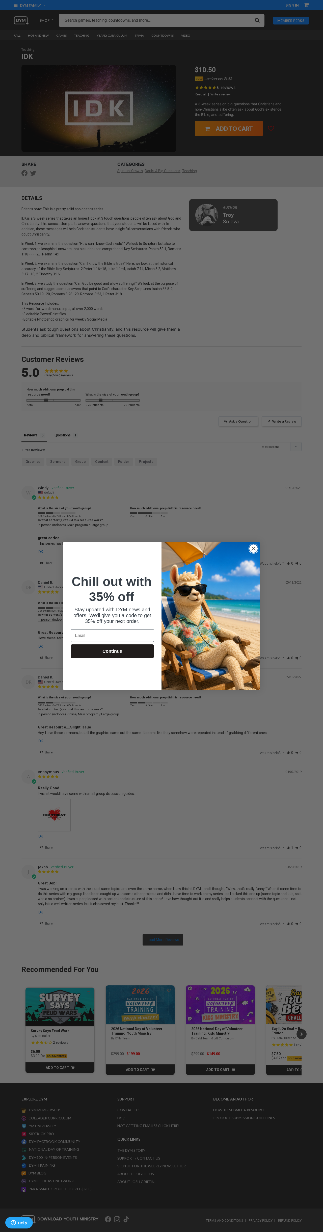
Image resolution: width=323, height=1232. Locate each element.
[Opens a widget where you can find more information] (19, 1223)
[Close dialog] (253, 548)
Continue (112, 651)
